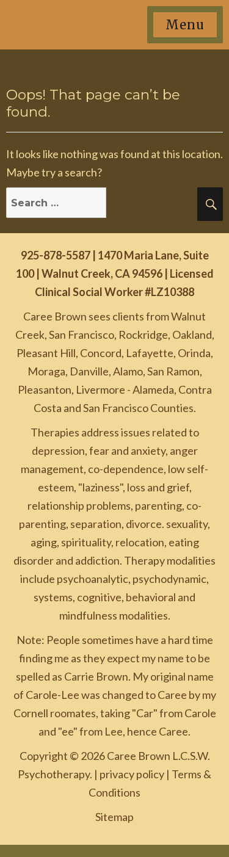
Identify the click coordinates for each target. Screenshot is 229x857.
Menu (185, 24)
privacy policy (132, 774)
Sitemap (114, 816)
